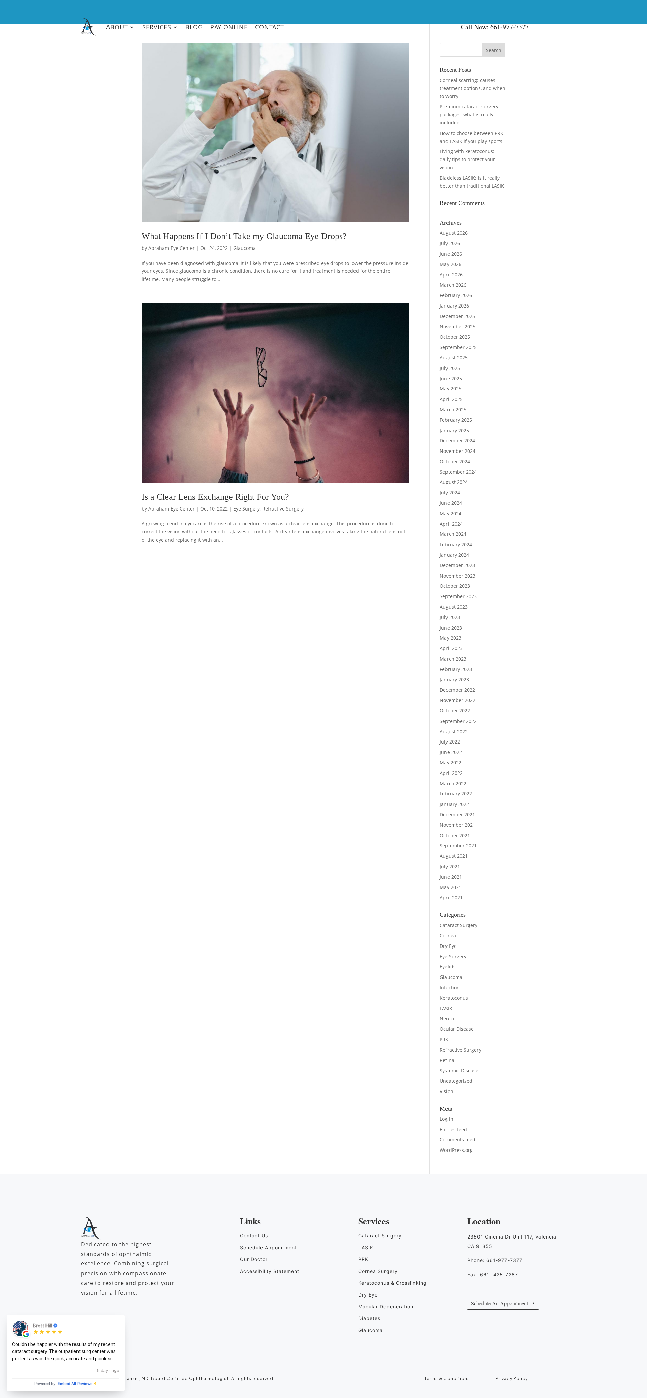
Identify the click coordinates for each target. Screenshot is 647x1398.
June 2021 (451, 877)
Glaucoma (244, 248)
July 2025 (450, 368)
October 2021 (455, 835)
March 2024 (453, 534)
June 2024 (451, 503)
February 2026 (456, 295)
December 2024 (457, 440)
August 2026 (454, 233)
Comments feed (457, 1139)
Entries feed (453, 1129)
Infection (450, 987)
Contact (269, 27)
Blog (194, 27)
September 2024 (458, 472)
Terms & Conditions (447, 1378)
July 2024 (450, 492)
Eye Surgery (246, 508)
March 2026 (453, 285)
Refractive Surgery (283, 508)
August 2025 (454, 357)
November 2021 (457, 825)
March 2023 (453, 659)
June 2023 (451, 627)
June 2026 (451, 254)
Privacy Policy (512, 1378)
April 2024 (451, 524)
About (117, 27)
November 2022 (457, 700)
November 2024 (457, 451)
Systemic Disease (459, 1070)
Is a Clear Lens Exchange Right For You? (215, 497)
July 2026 (450, 243)
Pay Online (229, 27)
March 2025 (453, 409)
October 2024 (455, 461)
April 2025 (451, 399)
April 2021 (451, 897)
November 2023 (457, 576)
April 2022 (451, 773)
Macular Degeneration (385, 1306)
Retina (447, 1060)
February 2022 (456, 793)
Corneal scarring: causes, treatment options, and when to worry (472, 88)
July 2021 (450, 866)
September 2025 (458, 347)
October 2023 (455, 586)
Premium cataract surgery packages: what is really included (469, 114)
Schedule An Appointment (499, 1303)
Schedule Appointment (268, 1247)
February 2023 (456, 669)
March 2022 (453, 783)
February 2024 (456, 544)
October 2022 (455, 710)
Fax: (492, 1274)
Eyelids (448, 966)
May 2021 (450, 887)
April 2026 (451, 274)
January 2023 (454, 679)
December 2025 (457, 316)
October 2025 (455, 336)
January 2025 (454, 430)
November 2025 (457, 326)
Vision (446, 1091)
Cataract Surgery (458, 925)
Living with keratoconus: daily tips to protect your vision (467, 159)
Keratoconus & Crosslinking (392, 1283)
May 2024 (450, 513)
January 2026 (454, 305)
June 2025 (451, 378)
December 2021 (457, 814)
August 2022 (454, 731)
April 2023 (451, 648)
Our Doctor (254, 1259)
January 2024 (454, 555)
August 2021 (454, 856)
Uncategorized (456, 1081)
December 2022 (457, 690)
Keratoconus (454, 998)
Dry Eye (448, 946)
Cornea (448, 935)
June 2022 (451, 752)
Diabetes (369, 1318)
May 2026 (450, 264)
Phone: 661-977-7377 (494, 1260)
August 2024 (454, 482)
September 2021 (458, 845)
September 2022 (458, 721)
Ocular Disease (457, 1029)
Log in (446, 1119)
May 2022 (450, 762)
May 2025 (450, 388)
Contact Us (254, 1236)
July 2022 (450, 741)
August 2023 (454, 607)
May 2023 (450, 638)
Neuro (447, 1018)
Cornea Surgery (378, 1271)
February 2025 (456, 420)
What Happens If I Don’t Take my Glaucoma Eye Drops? (245, 236)
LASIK (446, 1008)
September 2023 (458, 596)
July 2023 (450, 617)
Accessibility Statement (269, 1271)
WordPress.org (456, 1150)
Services (156, 27)
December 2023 (457, 565)
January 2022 (454, 804)
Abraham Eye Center (171, 248)
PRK (444, 1039)
